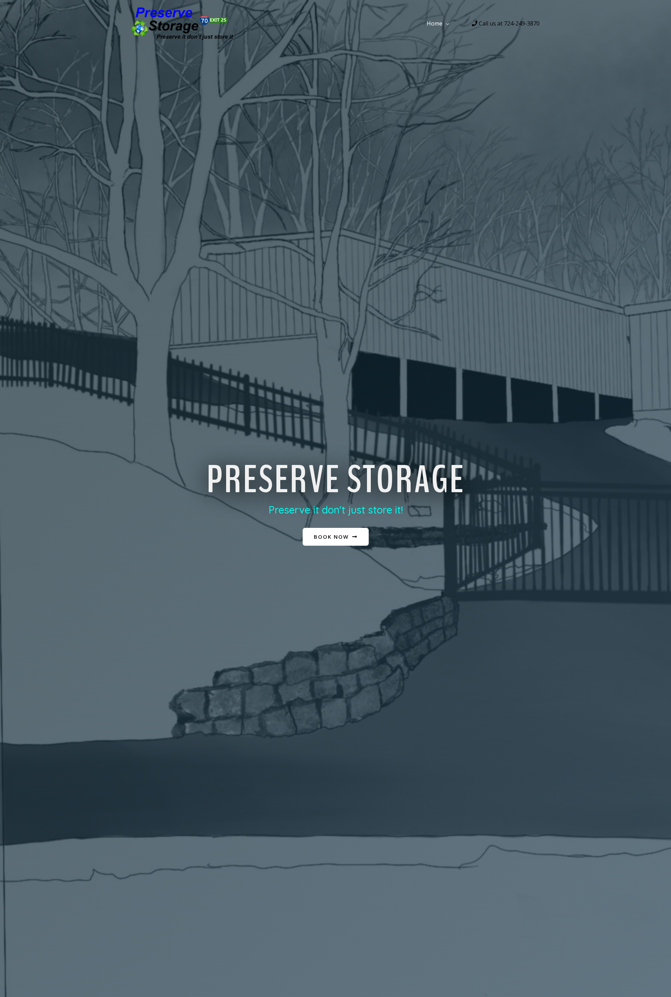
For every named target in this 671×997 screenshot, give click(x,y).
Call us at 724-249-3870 (508, 23)
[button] (336, 537)
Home (434, 23)
